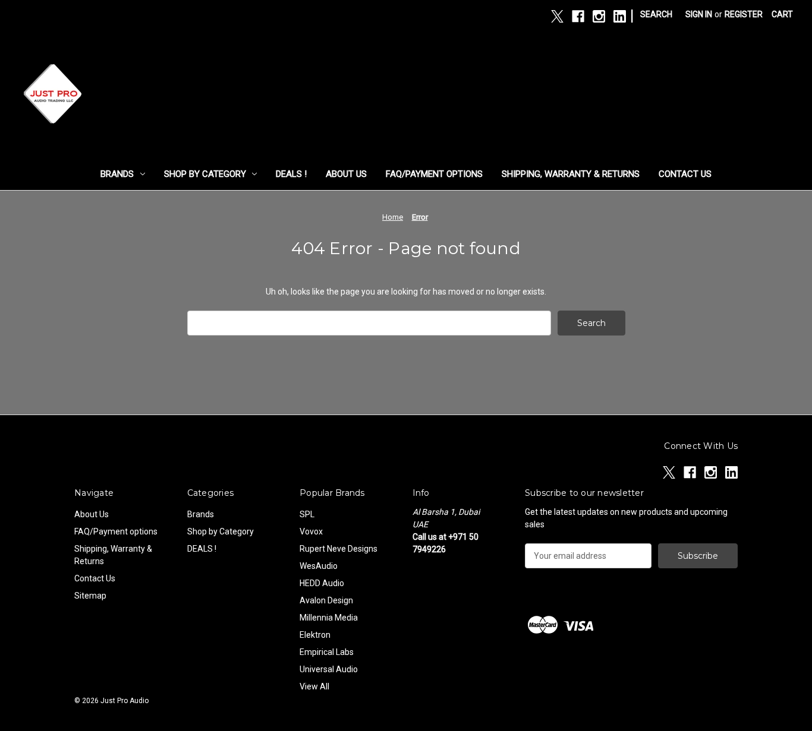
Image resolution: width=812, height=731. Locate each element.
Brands (117, 174)
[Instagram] (599, 16)
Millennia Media (329, 617)
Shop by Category (205, 174)
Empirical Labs (327, 652)
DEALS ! (291, 174)
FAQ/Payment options (434, 174)
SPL (307, 514)
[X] (557, 16)
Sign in (698, 14)
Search (656, 14)
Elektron (315, 635)
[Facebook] (578, 16)
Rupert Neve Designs (338, 548)
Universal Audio (329, 669)
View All (314, 686)
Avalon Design (326, 600)
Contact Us (685, 174)
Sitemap (90, 595)
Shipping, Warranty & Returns (571, 174)
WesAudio (319, 566)
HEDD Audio (322, 583)
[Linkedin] (619, 16)
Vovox (311, 531)
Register (744, 14)
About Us (346, 174)
